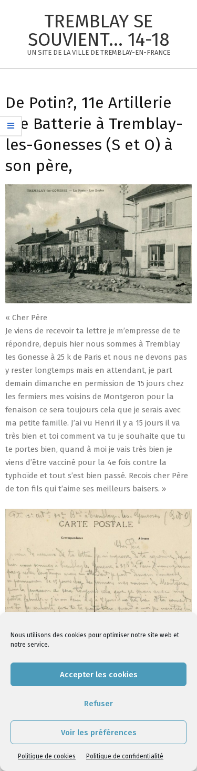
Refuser (98, 703)
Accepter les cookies (99, 674)
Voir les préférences (99, 732)
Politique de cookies (47, 756)
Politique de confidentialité (124, 756)
